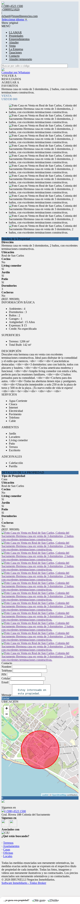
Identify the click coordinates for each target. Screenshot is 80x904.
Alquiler (14, 42)
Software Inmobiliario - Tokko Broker (23, 882)
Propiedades (16, 35)
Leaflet (45, 794)
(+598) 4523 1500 (15, 811)
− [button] (6, 714)
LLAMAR (15, 32)
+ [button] (6, 708)
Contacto (14, 55)
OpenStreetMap (59, 794)
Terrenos (8, 842)
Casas (6, 849)
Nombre (6, 666)
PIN (3, 674)
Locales (7, 856)
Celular (5, 678)
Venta (12, 45)
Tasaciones (15, 52)
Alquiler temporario (20, 59)
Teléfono (6, 670)
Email (4, 682)
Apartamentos (11, 846)
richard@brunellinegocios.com (19, 16)
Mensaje (6, 694)
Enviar (5, 698)
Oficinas (8, 852)
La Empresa (16, 49)
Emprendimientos (19, 39)
